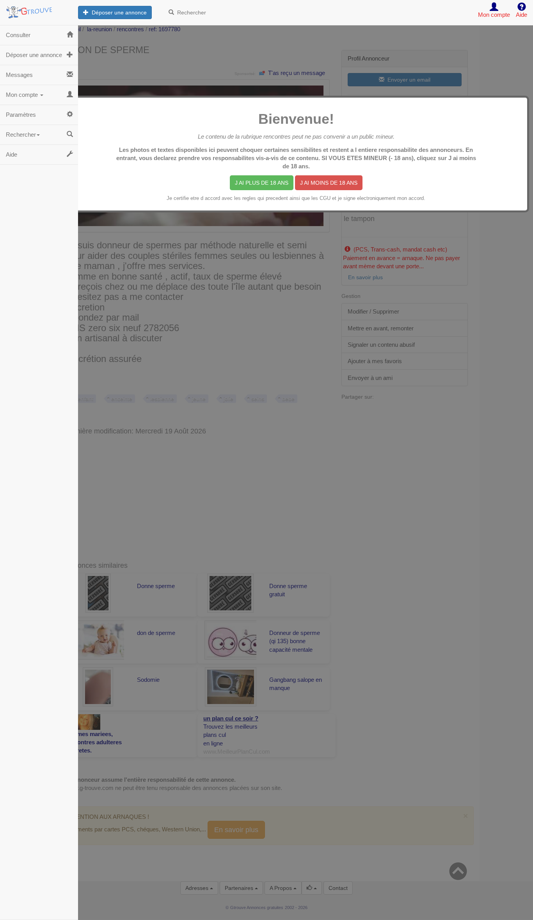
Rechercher (190, 12)
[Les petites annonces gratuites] (39, 10)
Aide (11, 154)
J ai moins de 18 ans (328, 183)
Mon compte (22, 94)
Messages (19, 74)
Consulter (18, 35)
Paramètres (21, 114)
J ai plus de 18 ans (261, 183)
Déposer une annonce (118, 12)
